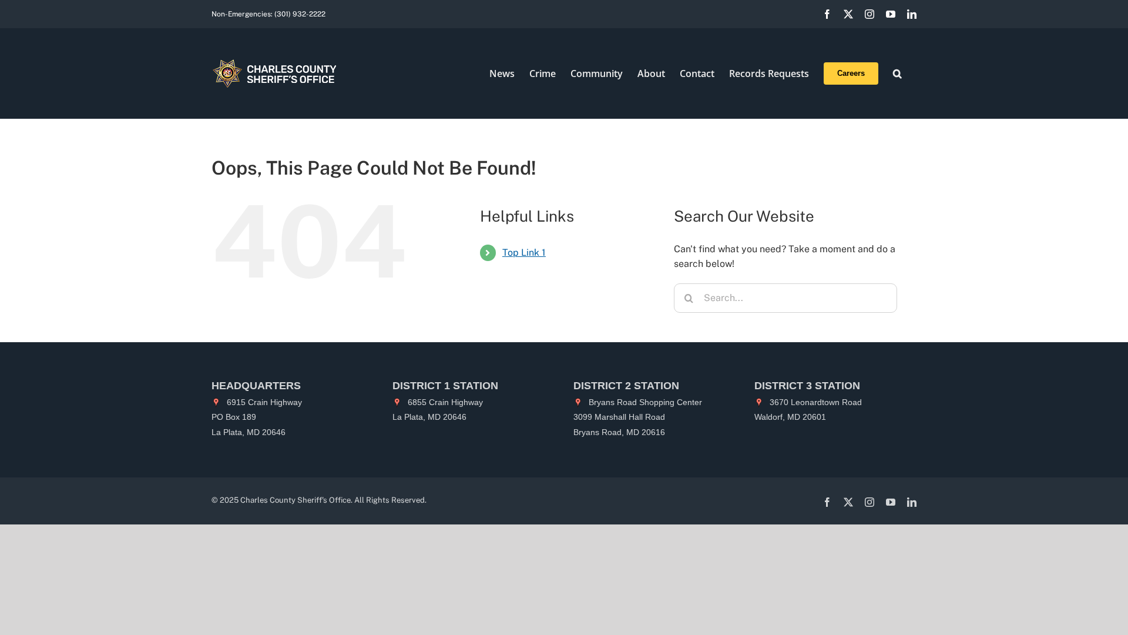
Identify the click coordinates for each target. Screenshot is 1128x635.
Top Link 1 (524, 252)
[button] (897, 73)
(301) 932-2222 (299, 14)
